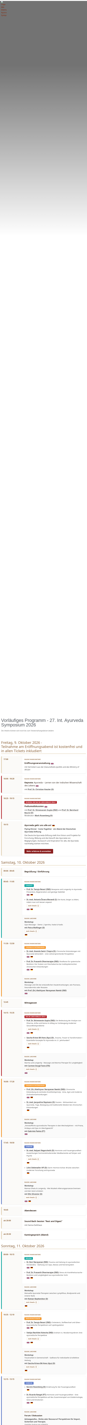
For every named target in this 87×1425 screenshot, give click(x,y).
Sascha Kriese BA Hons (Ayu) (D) (41, 1363)
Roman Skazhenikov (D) (38, 1299)
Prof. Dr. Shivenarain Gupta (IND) (43, 810)
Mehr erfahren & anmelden (39, 851)
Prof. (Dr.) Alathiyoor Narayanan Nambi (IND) (47, 990)
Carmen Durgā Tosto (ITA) (39, 1066)
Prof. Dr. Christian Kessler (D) (41, 789)
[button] (84, 8)
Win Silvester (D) (35, 1194)
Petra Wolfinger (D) (36, 927)
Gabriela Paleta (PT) (36, 1131)
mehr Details (32, 906)
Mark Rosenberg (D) (44, 815)
